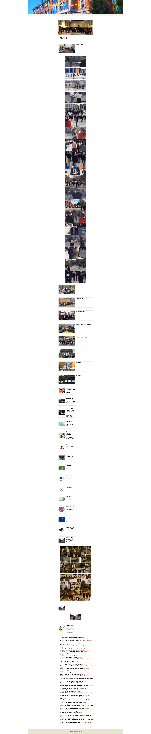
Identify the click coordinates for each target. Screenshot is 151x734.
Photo (88, 650)
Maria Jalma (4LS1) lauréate (86, 638)
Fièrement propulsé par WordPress (75, 731)
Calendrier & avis (94, 14)
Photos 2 (84, 636)
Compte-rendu (89, 645)
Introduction (83, 670)
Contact (101, 14)
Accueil (46, 14)
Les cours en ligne (64, 14)
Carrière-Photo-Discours (82, 648)
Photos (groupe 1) (86, 640)
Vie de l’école (86, 14)
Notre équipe (79, 14)
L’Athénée (72, 14)
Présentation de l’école (54, 14)
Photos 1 (80, 636)
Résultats (75, 636)
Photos (82, 637)
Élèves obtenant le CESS (81, 650)
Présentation (65, 644)
